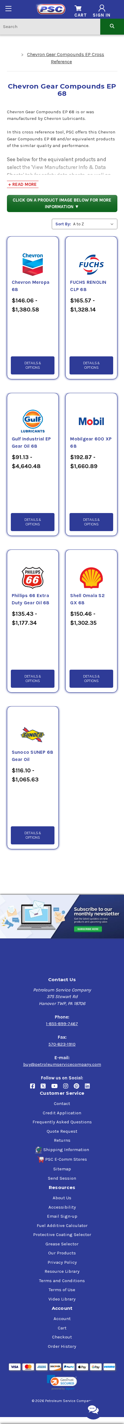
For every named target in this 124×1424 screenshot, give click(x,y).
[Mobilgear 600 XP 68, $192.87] (91, 414)
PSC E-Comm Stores (66, 1159)
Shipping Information (66, 1149)
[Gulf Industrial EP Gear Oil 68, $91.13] (32, 414)
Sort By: (63, 224)
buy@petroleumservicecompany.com (62, 1064)
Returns (62, 1140)
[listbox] (94, 224)
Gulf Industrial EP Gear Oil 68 (31, 442)
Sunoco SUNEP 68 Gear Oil (33, 756)
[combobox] (50, 26)
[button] (62, 1383)
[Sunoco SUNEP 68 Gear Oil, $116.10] (32, 727)
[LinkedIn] (89, 1089)
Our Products (62, 1253)
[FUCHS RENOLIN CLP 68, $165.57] (91, 257)
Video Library (62, 1299)
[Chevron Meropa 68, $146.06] (32, 257)
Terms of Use (62, 1289)
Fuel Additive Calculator (62, 1225)
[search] (112, 26)
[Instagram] (68, 1089)
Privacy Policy (62, 1262)
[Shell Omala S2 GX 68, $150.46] (91, 571)
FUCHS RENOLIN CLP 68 (88, 286)
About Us (62, 1197)
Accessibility (62, 1207)
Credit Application (62, 1113)
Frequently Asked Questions (62, 1122)
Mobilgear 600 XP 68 (91, 442)
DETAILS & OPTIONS (32, 365)
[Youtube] (57, 1089)
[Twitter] (46, 1089)
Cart (62, 1328)
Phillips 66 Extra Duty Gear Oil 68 (31, 599)
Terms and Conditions (62, 1280)
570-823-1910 (62, 1044)
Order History (62, 1346)
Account (62, 1318)
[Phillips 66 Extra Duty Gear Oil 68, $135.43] (32, 571)
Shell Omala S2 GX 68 (87, 599)
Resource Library (62, 1271)
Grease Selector (62, 1244)
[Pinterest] (79, 1089)
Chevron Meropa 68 (31, 286)
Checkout (62, 1337)
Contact (62, 1103)
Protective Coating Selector (62, 1234)
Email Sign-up (62, 1216)
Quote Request (62, 1131)
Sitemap (62, 1169)
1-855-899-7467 (62, 1023)
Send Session (62, 1178)
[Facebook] (35, 1089)
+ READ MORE (22, 184)
